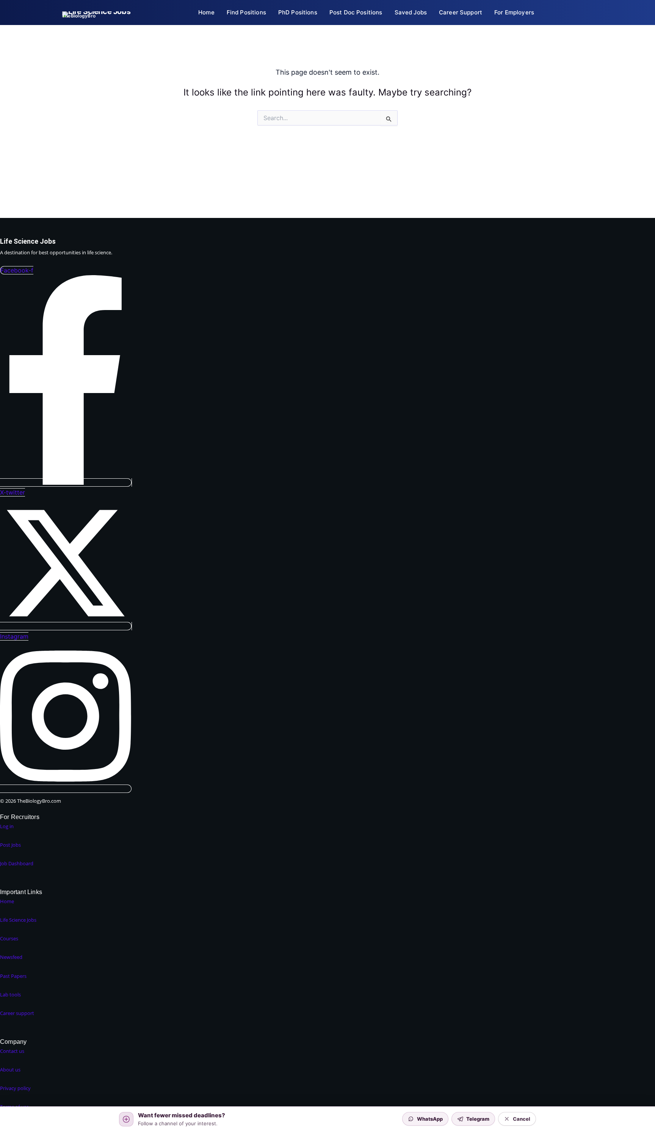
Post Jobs (10, 844)
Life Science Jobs (18, 919)
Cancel (521, 1119)
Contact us (12, 1051)
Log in (7, 826)
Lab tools (10, 994)
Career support (17, 1013)
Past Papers (13, 976)
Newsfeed (11, 957)
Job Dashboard (16, 863)
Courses (9, 938)
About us (10, 1069)
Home (7, 901)
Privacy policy (15, 1088)
